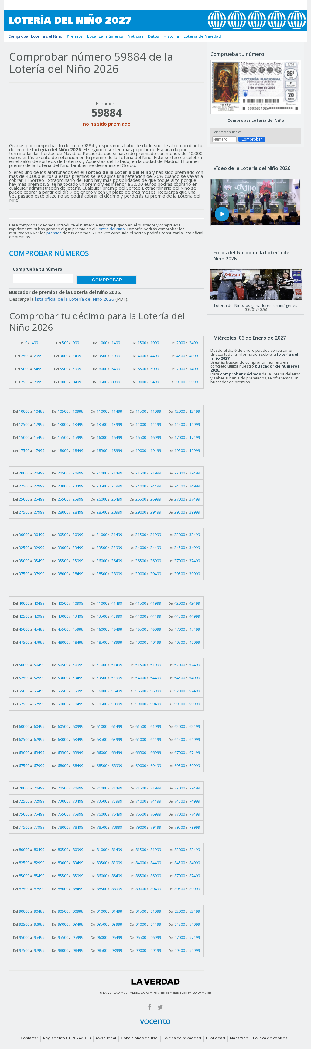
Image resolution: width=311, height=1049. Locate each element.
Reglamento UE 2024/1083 (67, 1038)
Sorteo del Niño (110, 229)
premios (54, 233)
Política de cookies (270, 1038)
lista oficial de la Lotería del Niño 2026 (74, 299)
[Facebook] (150, 1007)
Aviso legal (106, 1038)
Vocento (155, 1022)
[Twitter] (160, 1007)
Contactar (29, 1038)
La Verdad (155, 981)
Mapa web (239, 1038)
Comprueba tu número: (38, 269)
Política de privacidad (182, 1038)
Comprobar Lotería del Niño (255, 120)
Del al (28, 342)
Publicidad (215, 1038)
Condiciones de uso (139, 1038)
